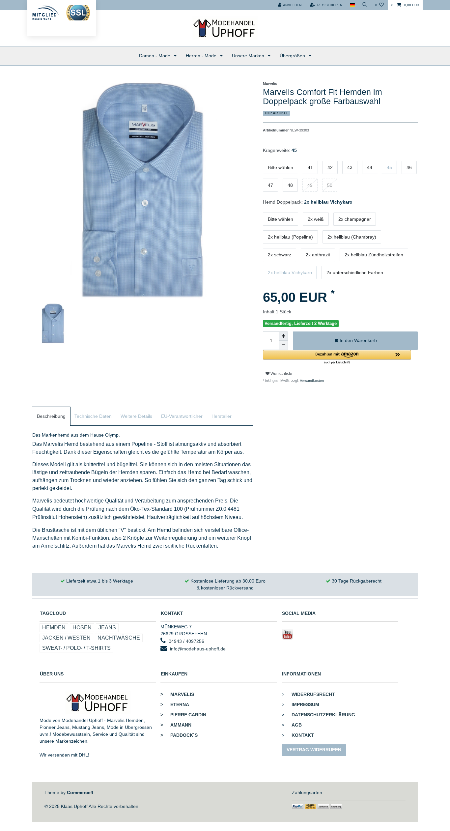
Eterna (174, 704)
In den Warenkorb (357, 340)
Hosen (82, 627)
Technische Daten (93, 416)
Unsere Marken (249, 55)
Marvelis (177, 694)
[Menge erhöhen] (283, 336)
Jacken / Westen (66, 638)
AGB (297, 725)
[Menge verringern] (283, 345)
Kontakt (303, 735)
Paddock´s (179, 735)
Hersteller (221, 416)
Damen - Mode (155, 55)
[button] (337, 357)
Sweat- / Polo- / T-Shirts (76, 648)
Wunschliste (280, 373)
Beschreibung (51, 416)
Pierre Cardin (183, 714)
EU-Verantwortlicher (182, 416)
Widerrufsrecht (313, 694)
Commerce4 (80, 792)
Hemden (54, 627)
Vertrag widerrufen (314, 749)
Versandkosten (311, 381)
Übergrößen (293, 55)
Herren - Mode (202, 55)
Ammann (175, 725)
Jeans (107, 627)
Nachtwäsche (119, 638)
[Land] (352, 5)
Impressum (305, 704)
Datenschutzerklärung (323, 714)
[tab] (51, 416)
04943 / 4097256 (186, 641)
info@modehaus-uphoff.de (198, 648)
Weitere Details (136, 416)
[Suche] (365, 5)
